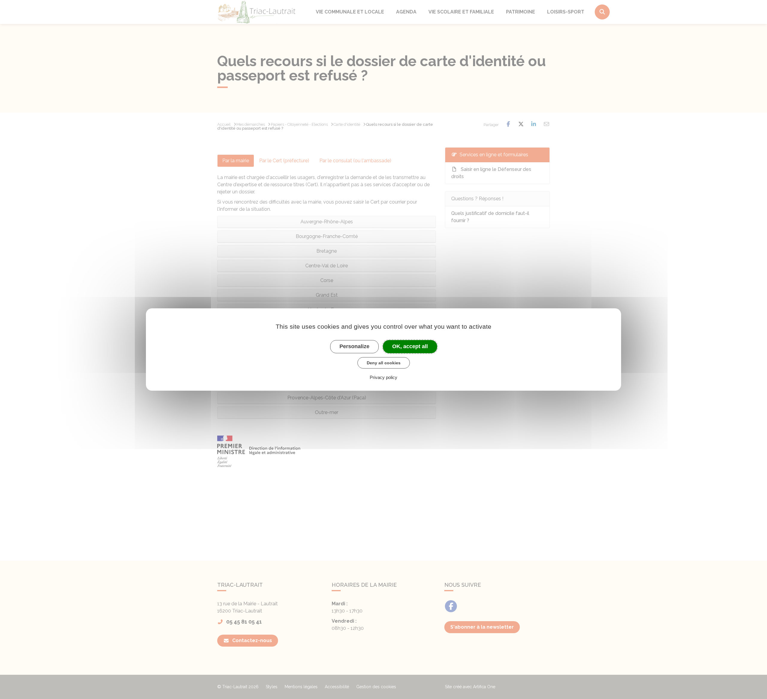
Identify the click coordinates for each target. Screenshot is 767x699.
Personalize (354, 346)
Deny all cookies (384, 362)
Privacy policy (383, 377)
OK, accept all (410, 346)
